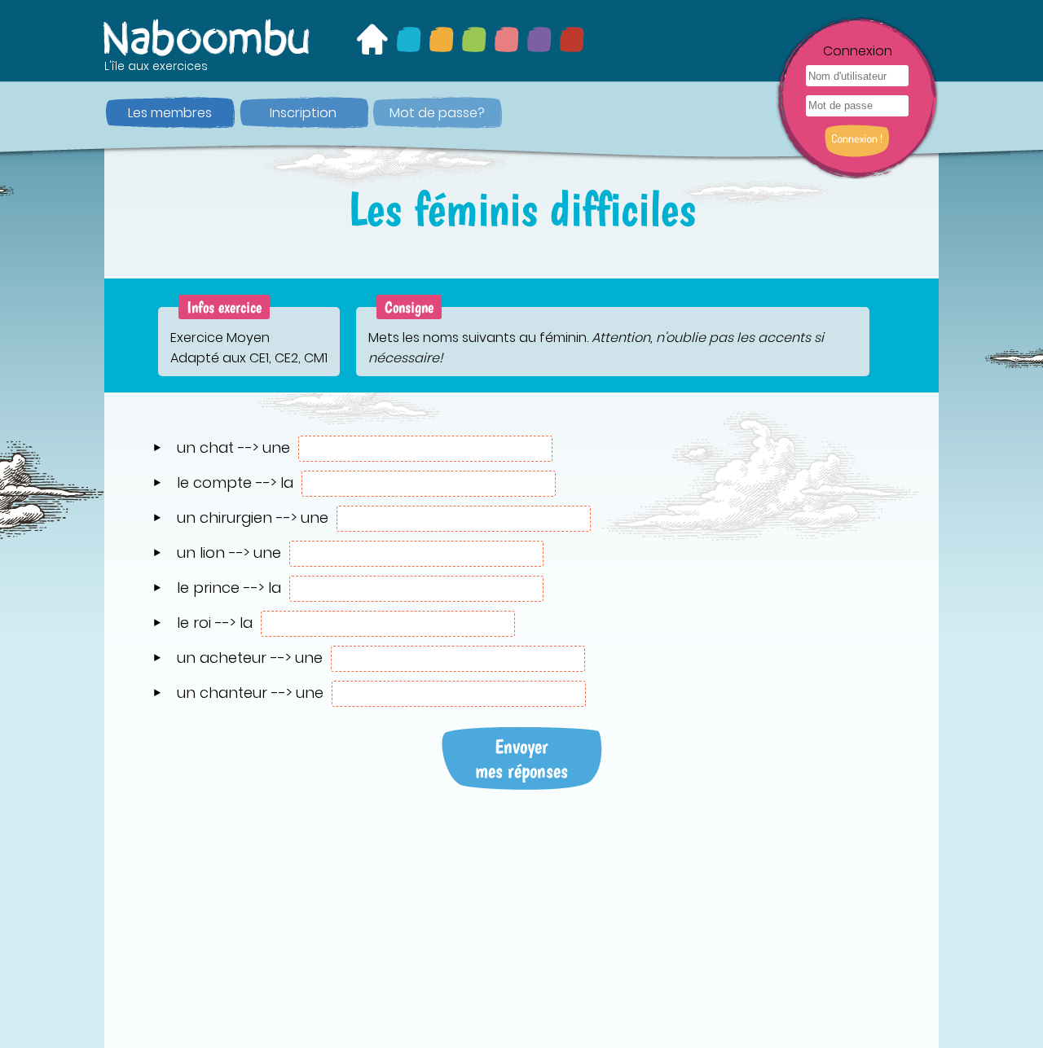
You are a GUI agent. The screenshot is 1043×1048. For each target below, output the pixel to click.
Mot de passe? (437, 112)
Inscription (303, 112)
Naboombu (207, 37)
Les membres (170, 112)
